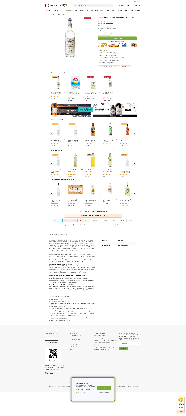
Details (181, 411)
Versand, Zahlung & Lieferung (77, 335)
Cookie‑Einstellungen (75, 346)
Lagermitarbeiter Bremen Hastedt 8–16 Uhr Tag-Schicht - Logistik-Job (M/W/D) (104, 348)
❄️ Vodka (91, 225)
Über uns (96, 345)
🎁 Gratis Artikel (84, 220)
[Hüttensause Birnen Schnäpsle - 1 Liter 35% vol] (58, 82)
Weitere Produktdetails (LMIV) (106, 64)
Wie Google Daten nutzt (81, 393)
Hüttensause (106, 50)
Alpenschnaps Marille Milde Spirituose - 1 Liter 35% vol (56, 171)
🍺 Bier (111, 225)
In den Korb (58, 88)
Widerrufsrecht (73, 344)
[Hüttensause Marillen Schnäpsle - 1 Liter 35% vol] (70, 37)
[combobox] (90, 5)
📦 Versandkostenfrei (70, 220)
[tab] (54, 234)
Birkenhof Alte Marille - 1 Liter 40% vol (73, 170)
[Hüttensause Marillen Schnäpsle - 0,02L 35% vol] (110, 82)
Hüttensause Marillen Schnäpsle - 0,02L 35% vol (108, 94)
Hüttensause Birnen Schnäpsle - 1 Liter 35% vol (56, 94)
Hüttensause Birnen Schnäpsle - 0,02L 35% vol (90, 94)
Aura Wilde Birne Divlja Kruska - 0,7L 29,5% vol (125, 199)
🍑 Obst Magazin (126, 66)
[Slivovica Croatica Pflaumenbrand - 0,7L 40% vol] (110, 189)
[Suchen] (110, 5)
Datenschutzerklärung (75, 342)
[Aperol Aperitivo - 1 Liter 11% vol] (127, 129)
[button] (180, 403)
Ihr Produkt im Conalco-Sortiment (102, 342)
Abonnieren (123, 348)
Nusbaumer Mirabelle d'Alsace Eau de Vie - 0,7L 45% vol (56, 200)
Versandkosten (108, 26)
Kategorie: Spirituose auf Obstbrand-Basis (109, 66)
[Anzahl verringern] (99, 34)
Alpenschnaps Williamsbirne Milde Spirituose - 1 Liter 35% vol (73, 140)
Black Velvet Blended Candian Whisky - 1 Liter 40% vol (90, 140)
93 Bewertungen (110, 21)
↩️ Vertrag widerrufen (51, 342)
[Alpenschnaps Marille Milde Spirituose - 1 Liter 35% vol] (58, 160)
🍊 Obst (123, 220)
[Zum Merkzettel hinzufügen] (64, 92)
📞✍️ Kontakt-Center (51, 337)
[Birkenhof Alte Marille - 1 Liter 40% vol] (75, 160)
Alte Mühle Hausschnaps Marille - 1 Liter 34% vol (108, 140)
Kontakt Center (73, 333)
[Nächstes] (134, 133)
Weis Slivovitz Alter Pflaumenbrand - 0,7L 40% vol (90, 200)
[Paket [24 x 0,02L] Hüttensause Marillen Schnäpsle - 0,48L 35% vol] (75, 82)
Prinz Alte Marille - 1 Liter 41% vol (90, 170)
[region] (70, 37)
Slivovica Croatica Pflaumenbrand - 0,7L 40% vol (108, 200)
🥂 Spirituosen (96, 220)
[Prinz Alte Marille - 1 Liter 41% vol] (93, 160)
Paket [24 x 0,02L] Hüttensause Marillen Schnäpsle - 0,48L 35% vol (73, 94)
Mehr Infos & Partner (80, 392)
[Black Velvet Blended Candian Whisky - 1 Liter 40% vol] (93, 129)
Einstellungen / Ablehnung (104, 392)
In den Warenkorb (117, 38)
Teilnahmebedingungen (100, 335)
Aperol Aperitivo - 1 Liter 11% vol (124, 139)
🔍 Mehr (119, 225)
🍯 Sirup (115, 220)
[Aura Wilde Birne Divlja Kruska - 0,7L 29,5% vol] (127, 189)
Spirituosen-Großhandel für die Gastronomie (105, 340)
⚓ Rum (67, 225)
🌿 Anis (74, 225)
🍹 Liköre (106, 220)
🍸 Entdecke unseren (93, 215)
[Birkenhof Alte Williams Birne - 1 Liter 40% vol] (110, 160)
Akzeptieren (104, 388)
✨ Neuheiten (57, 220)
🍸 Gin (130, 220)
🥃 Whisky (83, 225)
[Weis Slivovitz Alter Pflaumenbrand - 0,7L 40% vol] (93, 189)
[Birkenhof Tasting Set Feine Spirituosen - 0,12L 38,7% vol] (75, 189)
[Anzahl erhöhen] (108, 34)
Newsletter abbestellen (99, 333)
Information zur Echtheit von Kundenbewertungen (77, 338)
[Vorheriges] (51, 133)
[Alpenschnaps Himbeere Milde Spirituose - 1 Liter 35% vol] (58, 129)
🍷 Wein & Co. (101, 225)
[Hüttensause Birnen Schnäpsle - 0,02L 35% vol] (93, 82)
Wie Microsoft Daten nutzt (81, 395)
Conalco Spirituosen (55, 369)
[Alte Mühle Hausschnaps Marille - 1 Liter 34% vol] (110, 129)
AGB (71, 349)
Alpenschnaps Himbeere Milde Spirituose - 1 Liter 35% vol (56, 140)
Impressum (72, 351)
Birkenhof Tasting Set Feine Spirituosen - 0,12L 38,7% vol (73, 200)
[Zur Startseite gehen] (56, 5)
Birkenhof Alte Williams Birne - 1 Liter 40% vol (108, 170)
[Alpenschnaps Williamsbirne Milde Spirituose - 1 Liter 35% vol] (75, 129)
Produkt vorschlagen (99, 338)
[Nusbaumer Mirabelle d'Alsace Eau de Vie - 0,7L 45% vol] (58, 189)
